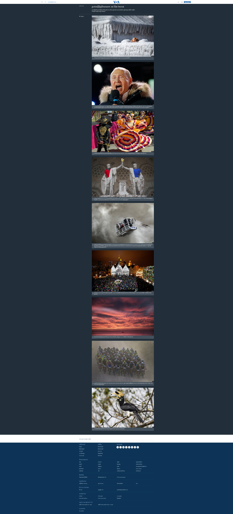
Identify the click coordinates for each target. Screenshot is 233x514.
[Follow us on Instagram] (126, 447)
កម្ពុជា (80, 461)
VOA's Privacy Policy (102, 498)
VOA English (100, 496)
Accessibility (119, 496)
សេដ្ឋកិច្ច (99, 464)
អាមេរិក (80, 466)
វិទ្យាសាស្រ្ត (118, 464)
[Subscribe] (138, 447)
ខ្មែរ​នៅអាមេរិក (81, 468)
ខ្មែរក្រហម (118, 468)
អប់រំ (98, 470)
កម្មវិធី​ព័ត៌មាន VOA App (83, 483)
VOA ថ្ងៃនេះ (81, 451)
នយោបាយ (99, 461)
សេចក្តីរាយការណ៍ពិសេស (121, 470)
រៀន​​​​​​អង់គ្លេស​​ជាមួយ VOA (102, 477)
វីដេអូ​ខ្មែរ (80, 446)
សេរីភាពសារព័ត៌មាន (139, 464)
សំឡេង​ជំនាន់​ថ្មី (100, 453)
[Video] (182, 2)
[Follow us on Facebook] (117, 447)
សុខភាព (99, 468)
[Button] (81, 17)
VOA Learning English (121, 477)
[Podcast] (135, 447)
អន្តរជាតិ (80, 464)
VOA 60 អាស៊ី (81, 455)
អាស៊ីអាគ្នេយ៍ (81, 470)
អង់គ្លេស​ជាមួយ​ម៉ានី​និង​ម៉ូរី (83, 477)
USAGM (80, 496)
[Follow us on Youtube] (123, 447)
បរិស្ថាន (118, 461)
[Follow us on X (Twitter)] (120, 447)
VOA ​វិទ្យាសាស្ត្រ (81, 453)
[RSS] (132, 447)
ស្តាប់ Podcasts (100, 483)
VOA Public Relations (83, 498)
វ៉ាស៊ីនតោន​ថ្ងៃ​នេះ (81, 448)
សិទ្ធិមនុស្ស (99, 466)
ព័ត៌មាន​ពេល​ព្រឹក (100, 446)
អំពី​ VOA (80, 489)
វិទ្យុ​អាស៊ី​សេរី (119, 498)
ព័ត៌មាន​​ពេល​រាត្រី (100, 448)
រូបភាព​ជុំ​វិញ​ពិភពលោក (52, 2)
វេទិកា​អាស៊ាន (100, 455)
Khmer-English (139, 468)
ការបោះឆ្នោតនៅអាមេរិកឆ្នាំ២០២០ (141, 466)
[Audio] (178, 2)
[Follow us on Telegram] (129, 447)
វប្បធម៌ (118, 466)
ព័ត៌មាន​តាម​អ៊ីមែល (120, 483)
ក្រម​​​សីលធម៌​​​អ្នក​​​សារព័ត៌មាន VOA (122, 489)
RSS (137, 483)
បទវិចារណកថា (138, 470)
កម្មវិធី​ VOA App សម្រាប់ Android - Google (105, 504)
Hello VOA (100, 451)
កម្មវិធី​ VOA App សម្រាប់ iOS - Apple (85, 504)
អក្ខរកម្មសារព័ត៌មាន (139, 461)
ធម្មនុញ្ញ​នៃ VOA (100, 489)
